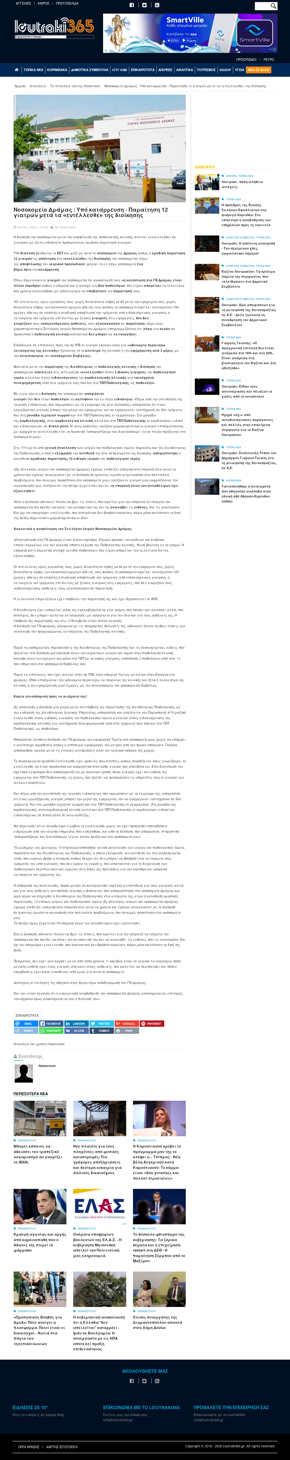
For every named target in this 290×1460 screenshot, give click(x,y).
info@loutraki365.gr (118, 1420)
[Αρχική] (54, 27)
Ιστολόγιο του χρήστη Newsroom (39, 1044)
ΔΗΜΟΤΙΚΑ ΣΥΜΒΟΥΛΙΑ (89, 70)
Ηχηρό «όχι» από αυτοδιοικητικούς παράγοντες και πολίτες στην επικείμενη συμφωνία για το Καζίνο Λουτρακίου (247, 425)
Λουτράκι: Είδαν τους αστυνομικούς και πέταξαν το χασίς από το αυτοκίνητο (247, 391)
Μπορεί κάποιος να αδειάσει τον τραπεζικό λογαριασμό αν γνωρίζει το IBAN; (38, 1154)
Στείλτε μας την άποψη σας (125, 1415)
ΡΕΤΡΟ (268, 60)
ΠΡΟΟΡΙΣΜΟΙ (246, 60)
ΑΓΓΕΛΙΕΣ (23, 3)
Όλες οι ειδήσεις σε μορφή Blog (38, 1415)
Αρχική (20, 86)
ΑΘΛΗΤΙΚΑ (184, 70)
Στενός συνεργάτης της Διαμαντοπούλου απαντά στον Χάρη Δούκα (157, 1322)
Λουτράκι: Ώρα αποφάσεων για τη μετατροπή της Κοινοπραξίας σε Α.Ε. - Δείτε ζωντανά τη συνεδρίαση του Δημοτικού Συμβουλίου (249, 315)
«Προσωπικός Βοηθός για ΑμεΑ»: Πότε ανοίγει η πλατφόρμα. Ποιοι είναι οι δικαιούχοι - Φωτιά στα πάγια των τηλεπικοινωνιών (39, 1330)
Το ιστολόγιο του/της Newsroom (75, 86)
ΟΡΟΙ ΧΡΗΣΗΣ (28, 1447)
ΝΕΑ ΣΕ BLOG (258, 70)
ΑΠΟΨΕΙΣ (165, 70)
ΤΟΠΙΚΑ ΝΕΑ (33, 70)
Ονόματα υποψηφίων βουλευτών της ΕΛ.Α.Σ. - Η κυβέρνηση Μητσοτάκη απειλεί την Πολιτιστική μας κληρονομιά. (97, 1245)
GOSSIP (225, 70)
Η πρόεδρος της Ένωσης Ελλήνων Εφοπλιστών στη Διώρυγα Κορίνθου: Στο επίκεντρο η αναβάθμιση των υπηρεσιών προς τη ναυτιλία (246, 215)
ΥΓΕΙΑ (239, 70)
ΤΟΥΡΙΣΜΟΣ (206, 70)
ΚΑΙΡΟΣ (43, 3)
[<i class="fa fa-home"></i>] (17, 70)
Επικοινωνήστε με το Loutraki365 (219, 1415)
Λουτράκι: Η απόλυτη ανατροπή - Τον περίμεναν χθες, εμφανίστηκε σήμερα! (248, 248)
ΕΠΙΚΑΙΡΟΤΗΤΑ (143, 70)
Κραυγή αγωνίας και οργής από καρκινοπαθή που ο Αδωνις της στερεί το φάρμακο (40, 1242)
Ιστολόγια (38, 86)
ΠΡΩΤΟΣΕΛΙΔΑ (67, 3)
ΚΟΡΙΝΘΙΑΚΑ (57, 70)
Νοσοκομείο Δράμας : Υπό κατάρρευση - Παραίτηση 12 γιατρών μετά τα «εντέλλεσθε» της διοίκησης (91, 212)
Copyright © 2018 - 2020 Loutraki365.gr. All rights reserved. (230, 1446)
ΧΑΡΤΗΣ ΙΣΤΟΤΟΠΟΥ (62, 1447)
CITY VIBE (119, 70)
